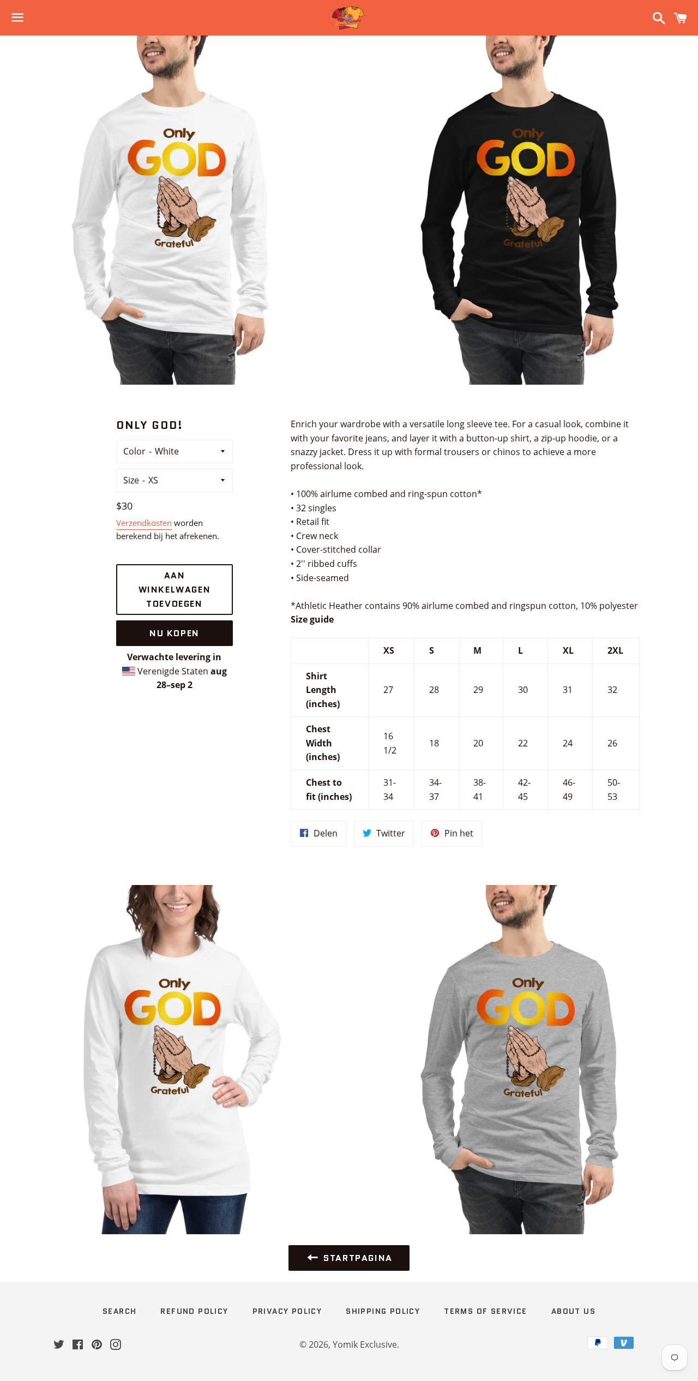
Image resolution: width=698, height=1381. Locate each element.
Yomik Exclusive (365, 1344)
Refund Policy (194, 1311)
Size (131, 480)
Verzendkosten (144, 522)
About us (573, 1311)
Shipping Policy (383, 1311)
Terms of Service (485, 1311)
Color (134, 451)
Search (119, 1311)
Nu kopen (174, 633)
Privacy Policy (287, 1311)
